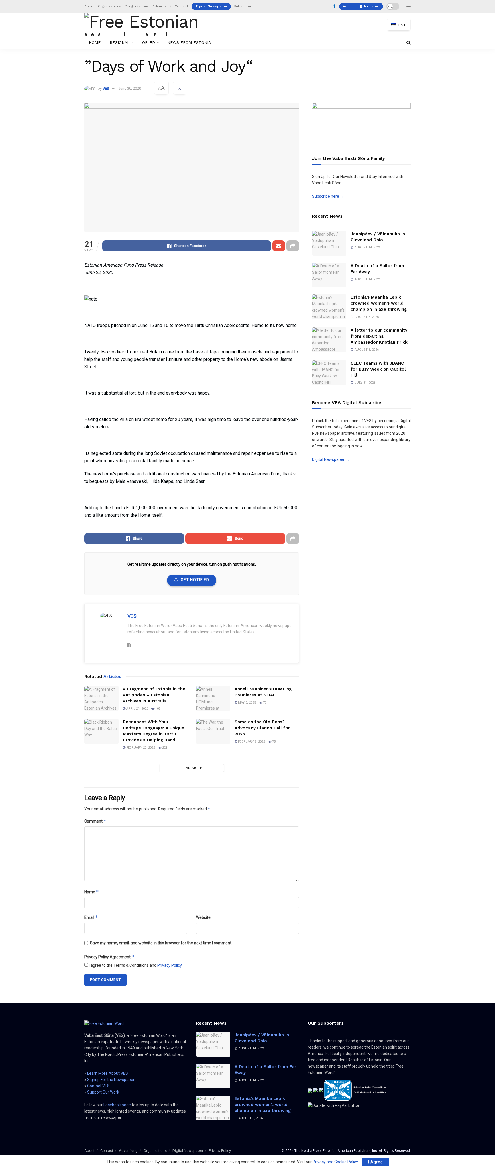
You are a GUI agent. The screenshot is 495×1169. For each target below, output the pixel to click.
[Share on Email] (278, 245)
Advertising (161, 6)
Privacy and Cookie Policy (335, 1162)
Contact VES (98, 1086)
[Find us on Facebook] (334, 6)
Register (370, 6)
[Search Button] (408, 42)
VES (106, 88)
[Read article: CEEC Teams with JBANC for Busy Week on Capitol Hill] (329, 372)
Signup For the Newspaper (111, 1079)
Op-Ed (148, 42)
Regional (120, 42)
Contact (181, 6)
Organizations (109, 6)
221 (164, 747)
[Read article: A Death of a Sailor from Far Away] (329, 275)
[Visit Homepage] (151, 24)
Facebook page (117, 1105)
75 (273, 741)
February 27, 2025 (140, 747)
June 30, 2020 (129, 88)
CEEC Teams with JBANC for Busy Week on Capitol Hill (378, 369)
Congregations (137, 6)
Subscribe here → (328, 196)
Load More (191, 768)
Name (91, 891)
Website (203, 917)
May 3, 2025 (246, 702)
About (89, 6)
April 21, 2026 (136, 708)
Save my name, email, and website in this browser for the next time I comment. (161, 943)
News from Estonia (189, 42)
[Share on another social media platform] (292, 245)
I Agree (375, 1162)
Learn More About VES (107, 1073)
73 (264, 702)
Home (95, 42)
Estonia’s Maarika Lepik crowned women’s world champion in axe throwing (379, 303)
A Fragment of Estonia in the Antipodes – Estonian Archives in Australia (154, 695)
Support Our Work (103, 1092)
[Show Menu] (408, 6)
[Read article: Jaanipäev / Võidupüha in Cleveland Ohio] (329, 243)
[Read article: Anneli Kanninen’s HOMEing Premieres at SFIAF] (213, 698)
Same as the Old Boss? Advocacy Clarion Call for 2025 (262, 728)
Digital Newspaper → (330, 459)
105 (157, 708)
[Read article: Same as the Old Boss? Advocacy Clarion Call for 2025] (213, 731)
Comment (95, 821)
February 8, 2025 (251, 741)
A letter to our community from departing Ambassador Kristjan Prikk (379, 336)
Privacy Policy (169, 965)
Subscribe (242, 6)
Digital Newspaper (211, 6)
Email (91, 917)
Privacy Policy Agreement (109, 957)
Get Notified (195, 579)
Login (351, 6)
